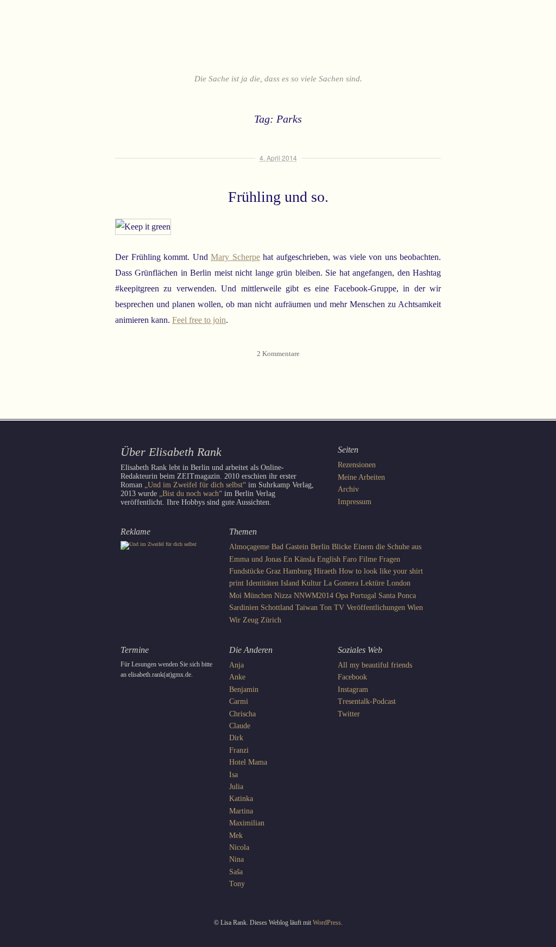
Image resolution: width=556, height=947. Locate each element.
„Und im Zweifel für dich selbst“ (195, 485)
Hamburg (297, 571)
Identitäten (262, 583)
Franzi (239, 750)
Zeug (250, 620)
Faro (350, 559)
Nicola (239, 847)
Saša (236, 872)
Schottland (277, 607)
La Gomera (341, 583)
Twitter (349, 714)
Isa (233, 775)
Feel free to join (199, 320)
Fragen (389, 559)
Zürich (271, 620)
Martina (241, 811)
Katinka (241, 799)
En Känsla (299, 559)
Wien (415, 607)
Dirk (236, 738)
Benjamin (243, 689)
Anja (236, 665)
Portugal (363, 596)
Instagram (353, 689)
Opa (342, 596)
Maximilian (246, 823)
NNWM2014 (313, 596)
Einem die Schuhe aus (387, 547)
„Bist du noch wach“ (190, 494)
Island (290, 583)
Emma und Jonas (255, 559)
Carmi (238, 701)
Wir (235, 620)
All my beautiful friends (375, 665)
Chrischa (242, 714)
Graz (273, 571)
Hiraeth (325, 571)
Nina (236, 859)
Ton (326, 607)
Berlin (320, 547)
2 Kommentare (278, 353)
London (398, 583)
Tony (237, 884)
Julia (236, 787)
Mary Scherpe (235, 257)
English (328, 559)
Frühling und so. (278, 196)
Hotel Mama (248, 762)
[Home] (278, 46)
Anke (237, 677)
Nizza (283, 596)
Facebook (352, 677)
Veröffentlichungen (375, 607)
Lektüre (372, 583)
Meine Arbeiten (361, 477)
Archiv (348, 489)
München (258, 596)
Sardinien (243, 607)
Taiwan (306, 607)
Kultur (311, 583)
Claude (239, 726)
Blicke (341, 547)
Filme (368, 559)
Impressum (354, 502)
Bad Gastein (289, 547)
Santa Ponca (397, 596)
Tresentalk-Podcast (367, 701)
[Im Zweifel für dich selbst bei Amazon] (159, 544)
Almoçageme (249, 547)
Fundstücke (246, 571)
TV (339, 607)
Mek (236, 835)
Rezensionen (357, 465)
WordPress (327, 922)
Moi (235, 596)
